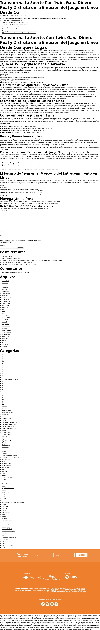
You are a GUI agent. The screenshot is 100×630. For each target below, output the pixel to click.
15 (2, 369)
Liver (3, 473)
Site (1, 235)
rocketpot (5, 508)
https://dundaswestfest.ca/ (9, 455)
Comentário (4, 210)
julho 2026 (5, 283)
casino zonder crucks (8, 426)
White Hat (5, 539)
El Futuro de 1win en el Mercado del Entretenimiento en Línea (19, 33)
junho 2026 (5, 285)
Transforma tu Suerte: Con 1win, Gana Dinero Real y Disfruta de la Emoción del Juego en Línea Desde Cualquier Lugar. (34, 18)
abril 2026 (4, 289)
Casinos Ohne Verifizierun (9, 428)
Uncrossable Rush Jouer (8, 531)
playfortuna (5, 492)
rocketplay (5, 506)
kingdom (4, 471)
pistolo (4, 490)
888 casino (5, 400)
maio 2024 (5, 320)
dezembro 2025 (6, 297)
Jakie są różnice (6, 465)
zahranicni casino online (8, 545)
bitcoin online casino (7, 412)
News (3, 482)
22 (2, 381)
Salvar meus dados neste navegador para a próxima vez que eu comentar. (20, 240)
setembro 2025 (6, 303)
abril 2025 (4, 314)
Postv (3, 496)
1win (1, 57)
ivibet (3, 461)
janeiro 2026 (5, 295)
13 (2, 365)
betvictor (4, 408)
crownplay (5, 437)
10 (2, 357)
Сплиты (4, 547)
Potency (4, 498)
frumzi (4, 449)
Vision (3, 535)
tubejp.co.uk (5, 525)
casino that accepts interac (9, 422)
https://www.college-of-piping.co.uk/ (12, 457)
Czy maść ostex (6, 439)
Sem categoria (6, 512)
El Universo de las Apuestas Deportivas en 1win (15, 22)
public (3, 500)
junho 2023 (5, 342)
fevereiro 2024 (6, 326)
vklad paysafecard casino (9, 537)
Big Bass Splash (6, 410)
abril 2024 (4, 322)
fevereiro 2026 (6, 293)
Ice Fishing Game (6, 459)
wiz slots (4, 543)
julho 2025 (5, 307)
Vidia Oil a (5, 533)
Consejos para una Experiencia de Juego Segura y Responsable (19, 31)
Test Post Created (7, 256)
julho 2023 (5, 340)
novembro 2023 (6, 332)
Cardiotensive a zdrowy (8, 418)
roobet (4, 510)
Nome (2, 227)
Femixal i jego (6, 445)
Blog (3, 416)
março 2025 (5, 316)
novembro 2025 (6, 299)
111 (3, 361)
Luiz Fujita (23, 15)
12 (2, 363)
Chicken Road (6, 432)
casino (4, 420)
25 (2, 385)
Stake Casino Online (7, 521)
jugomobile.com (13, 625)
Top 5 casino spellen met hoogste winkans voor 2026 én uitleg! (19, 264)
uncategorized (6, 527)
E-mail (2, 231)
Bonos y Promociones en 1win (10, 29)
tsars (3, 523)
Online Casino (6, 484)
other (3, 486)
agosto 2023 (5, 338)
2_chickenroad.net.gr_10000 (10, 379)
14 (2, 367)
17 (2, 371)
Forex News (5, 447)
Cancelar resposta (42, 206)
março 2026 (5, 291)
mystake (4, 480)
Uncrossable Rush (7, 529)
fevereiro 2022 (6, 346)
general (4, 451)
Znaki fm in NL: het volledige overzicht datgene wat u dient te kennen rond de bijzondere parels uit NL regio (32, 260)
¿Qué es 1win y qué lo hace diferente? (12, 20)
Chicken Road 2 (6, 434)
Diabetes (4, 443)
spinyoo (4, 516)
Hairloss (4, 453)
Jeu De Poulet (5, 467)
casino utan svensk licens (9, 424)
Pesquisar (2, 245)
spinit (3, 514)
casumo (4, 430)
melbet (4, 475)
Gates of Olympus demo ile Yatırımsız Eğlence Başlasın (17, 262)
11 (2, 359)
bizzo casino (5, 414)
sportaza (4, 518)
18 (2, 373)
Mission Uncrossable (8, 478)
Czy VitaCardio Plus (7, 441)
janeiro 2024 (5, 328)
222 (3, 383)
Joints (3, 469)
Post (6, 195)
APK (3, 404)
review (4, 504)
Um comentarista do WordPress (11, 272)
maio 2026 (5, 287)
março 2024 (5, 324)
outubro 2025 (6, 301)
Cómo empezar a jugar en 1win (10, 27)
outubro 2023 (6, 334)
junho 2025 (5, 309)
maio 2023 (5, 344)
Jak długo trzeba (6, 463)
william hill (5, 541)
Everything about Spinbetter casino (12, 258)
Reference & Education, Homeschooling (13, 502)
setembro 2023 (6, 336)
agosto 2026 (5, 281)
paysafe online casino (8, 488)
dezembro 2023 (6, 330)
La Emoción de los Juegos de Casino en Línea (14, 25)
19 (2, 375)
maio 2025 (5, 311)
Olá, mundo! (26, 272)
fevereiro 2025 (6, 318)
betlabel (4, 406)
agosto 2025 (5, 305)
